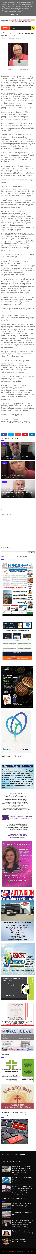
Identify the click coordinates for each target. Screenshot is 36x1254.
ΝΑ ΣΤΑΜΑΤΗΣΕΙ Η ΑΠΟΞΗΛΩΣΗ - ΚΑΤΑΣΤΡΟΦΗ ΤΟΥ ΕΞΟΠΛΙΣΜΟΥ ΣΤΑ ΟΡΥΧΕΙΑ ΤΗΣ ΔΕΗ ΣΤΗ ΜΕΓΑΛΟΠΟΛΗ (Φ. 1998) (17, 491)
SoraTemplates (12, 1251)
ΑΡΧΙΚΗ (5, 28)
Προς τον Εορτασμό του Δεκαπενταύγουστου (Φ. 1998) (22, 1232)
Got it (23, 14)
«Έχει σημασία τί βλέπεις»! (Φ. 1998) (15, 456)
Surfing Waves (29, 761)
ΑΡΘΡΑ (18, 38)
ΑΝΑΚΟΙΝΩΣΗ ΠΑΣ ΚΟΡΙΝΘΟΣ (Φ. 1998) (19, 1240)
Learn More (15, 14)
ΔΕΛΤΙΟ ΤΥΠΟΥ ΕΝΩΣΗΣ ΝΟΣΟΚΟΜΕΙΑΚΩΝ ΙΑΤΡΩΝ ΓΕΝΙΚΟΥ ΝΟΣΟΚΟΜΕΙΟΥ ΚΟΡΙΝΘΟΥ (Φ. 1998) (22, 1169)
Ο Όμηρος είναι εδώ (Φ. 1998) (12, 475)
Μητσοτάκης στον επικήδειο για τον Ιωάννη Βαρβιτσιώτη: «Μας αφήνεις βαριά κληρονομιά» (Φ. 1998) (22, 1189)
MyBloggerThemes (29, 1251)
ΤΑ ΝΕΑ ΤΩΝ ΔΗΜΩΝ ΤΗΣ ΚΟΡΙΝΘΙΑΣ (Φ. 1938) (21, 1205)
